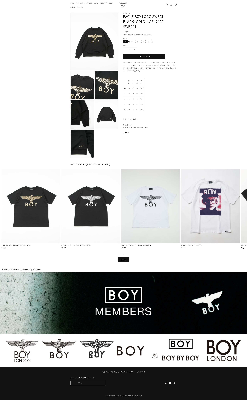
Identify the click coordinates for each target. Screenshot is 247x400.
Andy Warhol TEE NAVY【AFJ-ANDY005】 (192, 245)
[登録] (103, 383)
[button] (80, 3)
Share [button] (127, 133)
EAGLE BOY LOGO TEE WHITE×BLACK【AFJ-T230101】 (136, 245)
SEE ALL (123, 260)
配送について (141, 372)
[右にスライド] (128, 254)
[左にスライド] (119, 254)
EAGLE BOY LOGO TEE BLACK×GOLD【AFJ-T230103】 (16, 245)
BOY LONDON (112, 395)
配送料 (130, 34)
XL (149, 41)
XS (126, 41)
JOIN (123, 303)
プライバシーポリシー (128, 372)
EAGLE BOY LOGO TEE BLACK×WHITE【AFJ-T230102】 (76, 245)
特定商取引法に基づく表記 (110, 372)
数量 (124, 46)
